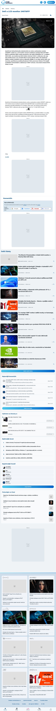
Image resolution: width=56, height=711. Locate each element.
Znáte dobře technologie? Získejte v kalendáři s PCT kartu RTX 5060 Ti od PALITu (35, 267)
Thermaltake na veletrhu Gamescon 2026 (31, 359)
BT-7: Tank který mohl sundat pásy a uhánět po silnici (40, 660)
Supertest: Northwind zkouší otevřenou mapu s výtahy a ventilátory (20, 495)
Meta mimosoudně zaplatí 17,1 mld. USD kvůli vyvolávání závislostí (32, 336)
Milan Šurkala (21, 272)
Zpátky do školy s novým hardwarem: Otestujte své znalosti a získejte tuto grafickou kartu (14, 626)
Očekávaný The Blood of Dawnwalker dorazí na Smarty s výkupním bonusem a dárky (40, 664)
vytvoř (38, 204)
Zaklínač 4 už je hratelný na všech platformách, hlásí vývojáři (18, 501)
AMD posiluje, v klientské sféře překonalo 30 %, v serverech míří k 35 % (34, 290)
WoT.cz (4, 496)
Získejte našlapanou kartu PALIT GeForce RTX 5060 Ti (17, 512)
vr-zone (7, 156)
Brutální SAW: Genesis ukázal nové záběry (39, 633)
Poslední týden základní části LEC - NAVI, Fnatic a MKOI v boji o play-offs (14, 664)
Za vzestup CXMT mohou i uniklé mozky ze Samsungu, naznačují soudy (35, 313)
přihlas (24, 204)
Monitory (13, 8)
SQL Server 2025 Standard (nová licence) (12, 629)
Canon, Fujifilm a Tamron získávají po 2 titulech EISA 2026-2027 (41, 691)
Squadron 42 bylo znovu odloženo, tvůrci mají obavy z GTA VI (18, 518)
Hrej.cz (4, 502)
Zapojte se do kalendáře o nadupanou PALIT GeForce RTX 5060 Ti (13, 599)
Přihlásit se (51, 2)
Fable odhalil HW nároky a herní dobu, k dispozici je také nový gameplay (14, 695)
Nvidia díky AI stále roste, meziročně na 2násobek (34, 347)
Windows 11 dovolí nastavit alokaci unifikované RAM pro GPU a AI (35, 279)
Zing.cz (4, 519)
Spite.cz (5, 514)
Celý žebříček (28, 486)
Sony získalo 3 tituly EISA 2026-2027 (38, 694)
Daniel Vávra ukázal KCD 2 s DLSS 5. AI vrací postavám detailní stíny (39, 630)
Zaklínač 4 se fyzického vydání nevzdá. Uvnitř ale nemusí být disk (14, 603)
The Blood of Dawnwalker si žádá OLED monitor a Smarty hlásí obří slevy (34, 256)
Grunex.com (5, 508)
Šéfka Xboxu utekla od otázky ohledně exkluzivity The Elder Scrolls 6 (41, 603)
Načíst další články (28, 371)
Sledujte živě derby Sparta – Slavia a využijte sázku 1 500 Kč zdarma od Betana (35, 302)
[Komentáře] (51, 15)
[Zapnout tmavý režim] (45, 2)
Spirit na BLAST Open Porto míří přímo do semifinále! (16, 506)
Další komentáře (28, 408)
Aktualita (7, 8)
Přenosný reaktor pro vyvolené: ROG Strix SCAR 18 (34, 324)
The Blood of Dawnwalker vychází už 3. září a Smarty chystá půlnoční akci (14, 655)
